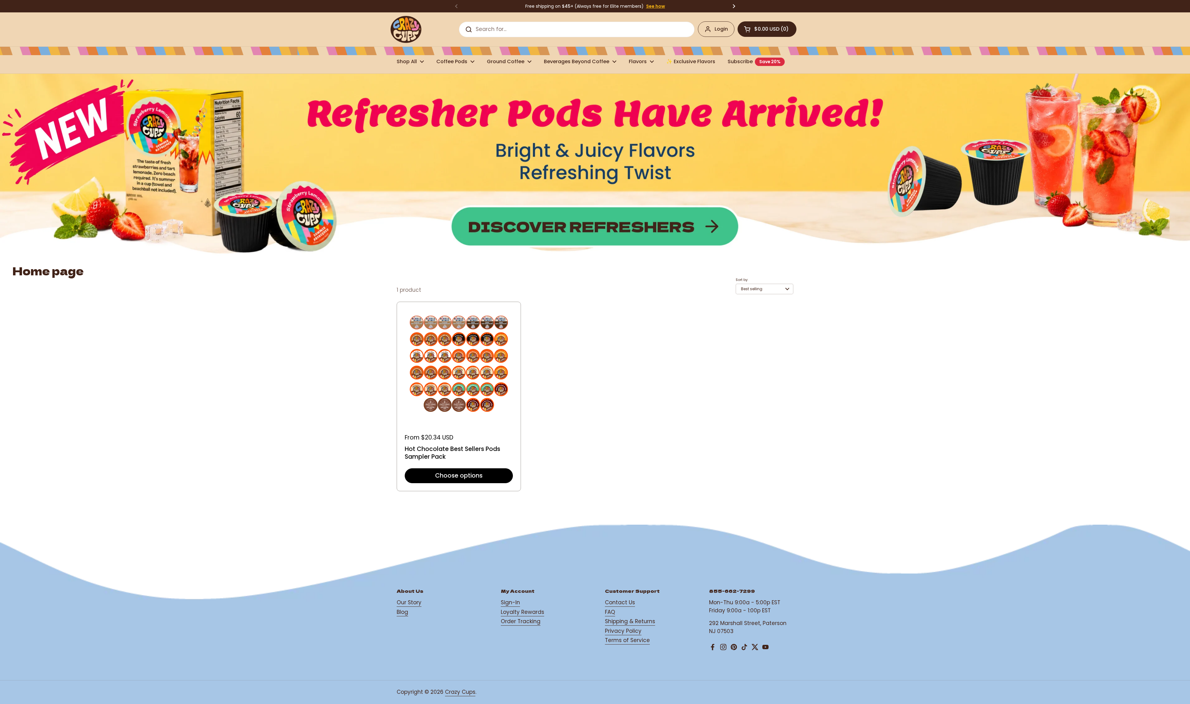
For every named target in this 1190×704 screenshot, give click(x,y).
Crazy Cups (460, 692)
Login (721, 29)
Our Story (409, 602)
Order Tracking (520, 621)
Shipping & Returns (630, 621)
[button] (767, 29)
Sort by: (742, 279)
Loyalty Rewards (522, 612)
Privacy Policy (623, 631)
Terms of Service (627, 640)
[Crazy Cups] (405, 29)
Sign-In (510, 602)
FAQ (610, 612)
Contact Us (620, 602)
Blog (402, 612)
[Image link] (595, 167)
